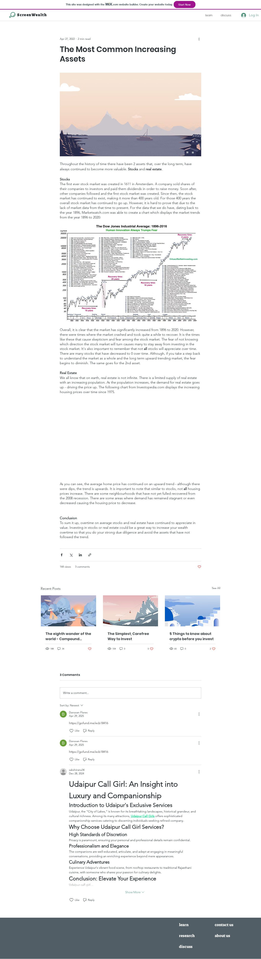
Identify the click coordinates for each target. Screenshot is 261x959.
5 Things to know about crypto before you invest (191, 636)
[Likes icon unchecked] (71, 730)
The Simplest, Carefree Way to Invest (128, 636)
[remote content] (130, 438)
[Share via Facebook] (61, 555)
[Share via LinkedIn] (80, 555)
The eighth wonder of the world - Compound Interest (68, 636)
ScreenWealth (32, 14)
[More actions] (199, 39)
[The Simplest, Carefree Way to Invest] (130, 610)
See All (216, 588)
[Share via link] (90, 555)
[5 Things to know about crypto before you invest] (192, 610)
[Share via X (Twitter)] (71, 555)
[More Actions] (199, 714)
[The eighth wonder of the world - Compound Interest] (68, 610)
